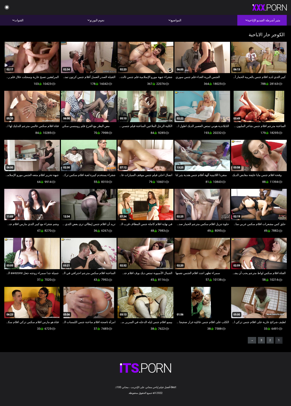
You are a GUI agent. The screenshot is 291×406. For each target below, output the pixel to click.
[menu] (6, 7)
